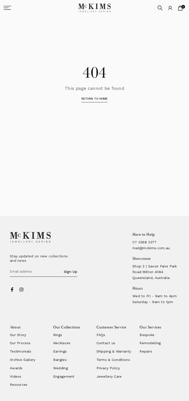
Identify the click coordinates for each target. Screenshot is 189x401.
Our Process (20, 343)
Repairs (146, 351)
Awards (16, 368)
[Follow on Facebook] (12, 290)
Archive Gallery (22, 360)
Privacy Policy (108, 368)
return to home (94, 98)
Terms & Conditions (113, 360)
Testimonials (21, 351)
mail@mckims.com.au (151, 248)
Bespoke (147, 335)
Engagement (64, 376)
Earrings (60, 351)
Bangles (60, 360)
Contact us (105, 343)
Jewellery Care (109, 376)
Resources (19, 384)
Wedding (60, 368)
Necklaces (62, 343)
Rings (57, 335)
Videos (15, 376)
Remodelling (150, 343)
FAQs (100, 335)
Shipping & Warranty (113, 351)
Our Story (18, 335)
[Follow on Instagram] (21, 290)
